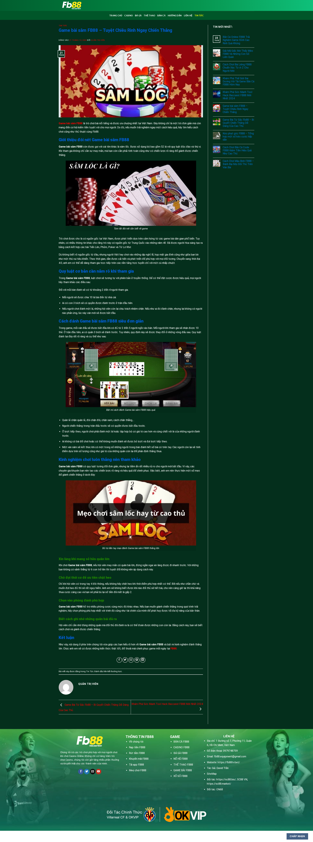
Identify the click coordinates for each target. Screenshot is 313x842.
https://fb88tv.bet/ (229, 762)
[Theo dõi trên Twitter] (86, 771)
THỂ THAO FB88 (183, 764)
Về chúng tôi (136, 741)
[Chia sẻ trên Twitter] (125, 660)
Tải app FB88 (136, 764)
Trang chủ (115, 15)
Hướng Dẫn (175, 15)
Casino (128, 15)
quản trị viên (98, 40)
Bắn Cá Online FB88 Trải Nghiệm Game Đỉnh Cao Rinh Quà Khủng (236, 40)
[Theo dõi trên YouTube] (98, 771)
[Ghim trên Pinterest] (137, 660)
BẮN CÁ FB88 (181, 741)
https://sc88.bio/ (226, 779)
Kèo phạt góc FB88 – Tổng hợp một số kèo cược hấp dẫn (238, 136)
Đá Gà (138, 15)
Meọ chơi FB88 (137, 770)
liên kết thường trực (113, 671)
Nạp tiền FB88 (137, 747)
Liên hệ (188, 15)
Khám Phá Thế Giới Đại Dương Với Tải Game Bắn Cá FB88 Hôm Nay (238, 81)
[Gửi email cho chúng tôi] (92, 771)
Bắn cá (161, 15)
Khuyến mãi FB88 (139, 758)
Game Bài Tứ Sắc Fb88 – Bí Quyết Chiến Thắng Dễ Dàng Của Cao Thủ (238, 123)
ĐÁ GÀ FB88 (180, 753)
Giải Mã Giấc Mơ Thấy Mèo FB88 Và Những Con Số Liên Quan (238, 54)
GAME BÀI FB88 (182, 770)
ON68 (219, 789)
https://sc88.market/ (219, 783)
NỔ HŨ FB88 (180, 758)
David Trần (222, 768)
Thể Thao (149, 15)
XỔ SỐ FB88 (180, 776)
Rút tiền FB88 (137, 753)
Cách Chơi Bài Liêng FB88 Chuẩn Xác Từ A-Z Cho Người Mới (237, 67)
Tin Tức (199, 15)
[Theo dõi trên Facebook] (80, 771)
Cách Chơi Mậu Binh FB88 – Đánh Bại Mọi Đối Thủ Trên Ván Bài (238, 164)
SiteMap (212, 773)
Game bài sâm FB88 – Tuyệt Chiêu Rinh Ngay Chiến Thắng (235, 109)
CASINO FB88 (181, 747)
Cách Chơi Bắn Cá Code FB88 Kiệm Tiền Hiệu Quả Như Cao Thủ (237, 150)
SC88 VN (242, 779)
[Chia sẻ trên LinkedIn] (142, 660)
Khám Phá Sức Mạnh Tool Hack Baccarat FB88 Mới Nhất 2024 (237, 95)
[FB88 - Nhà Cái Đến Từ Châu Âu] (101, 5)
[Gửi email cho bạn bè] (131, 660)
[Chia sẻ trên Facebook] (119, 660)
